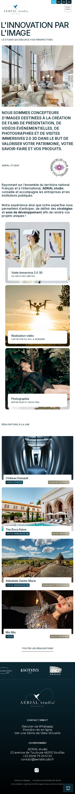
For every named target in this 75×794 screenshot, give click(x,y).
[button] (68, 788)
